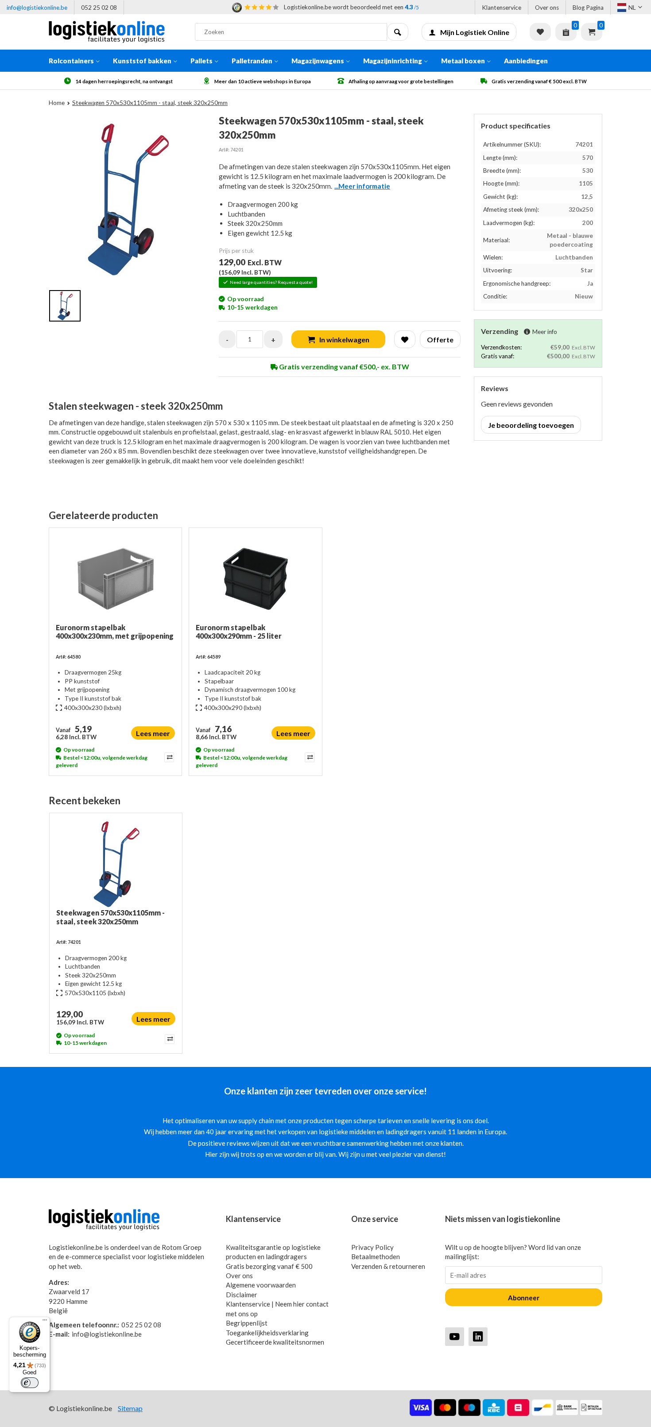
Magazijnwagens (317, 61)
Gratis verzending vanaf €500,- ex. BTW (343, 366)
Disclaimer (241, 1295)
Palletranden (252, 61)
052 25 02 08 (99, 7)
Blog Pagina (588, 7)
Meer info (544, 331)
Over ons (547, 7)
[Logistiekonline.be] (115, 32)
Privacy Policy (372, 1247)
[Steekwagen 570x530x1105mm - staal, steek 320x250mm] (115, 864)
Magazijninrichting (392, 61)
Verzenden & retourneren (388, 1266)
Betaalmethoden (375, 1256)
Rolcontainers (71, 61)
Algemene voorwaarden (261, 1285)
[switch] (30, 1382)
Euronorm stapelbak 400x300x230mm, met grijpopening (115, 631)
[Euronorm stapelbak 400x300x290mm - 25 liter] (255, 579)
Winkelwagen (591, 32)
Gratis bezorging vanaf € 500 (269, 1266)
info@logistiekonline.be (37, 7)
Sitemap (130, 1408)
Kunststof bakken (142, 61)
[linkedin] (478, 1336)
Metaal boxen (463, 61)
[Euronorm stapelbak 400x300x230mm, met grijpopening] (115, 579)
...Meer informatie (362, 186)
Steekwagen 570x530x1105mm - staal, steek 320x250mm (110, 916)
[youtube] (455, 1336)
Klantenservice (501, 7)
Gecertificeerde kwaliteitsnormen (275, 1342)
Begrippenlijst (246, 1323)
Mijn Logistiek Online (474, 32)
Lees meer (153, 733)
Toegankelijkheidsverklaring (267, 1333)
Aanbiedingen (526, 61)
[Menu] (44, 1322)
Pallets (201, 61)
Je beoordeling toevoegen (531, 425)
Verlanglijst (540, 32)
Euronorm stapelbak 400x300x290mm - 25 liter (239, 631)
